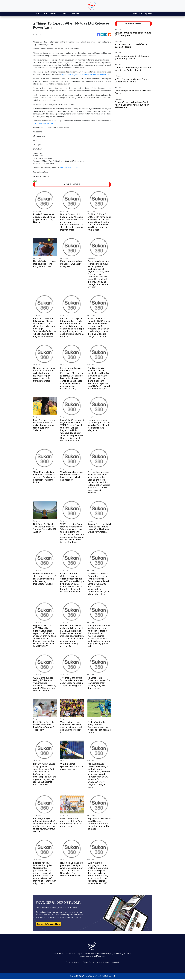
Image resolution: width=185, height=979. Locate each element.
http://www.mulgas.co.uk (43, 123)
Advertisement (103, 962)
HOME (37, 14)
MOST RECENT (49, 14)
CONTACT (76, 14)
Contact (115, 962)
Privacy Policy (88, 962)
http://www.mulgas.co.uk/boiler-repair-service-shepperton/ (85, 74)
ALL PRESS (64, 14)
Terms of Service (72, 962)
